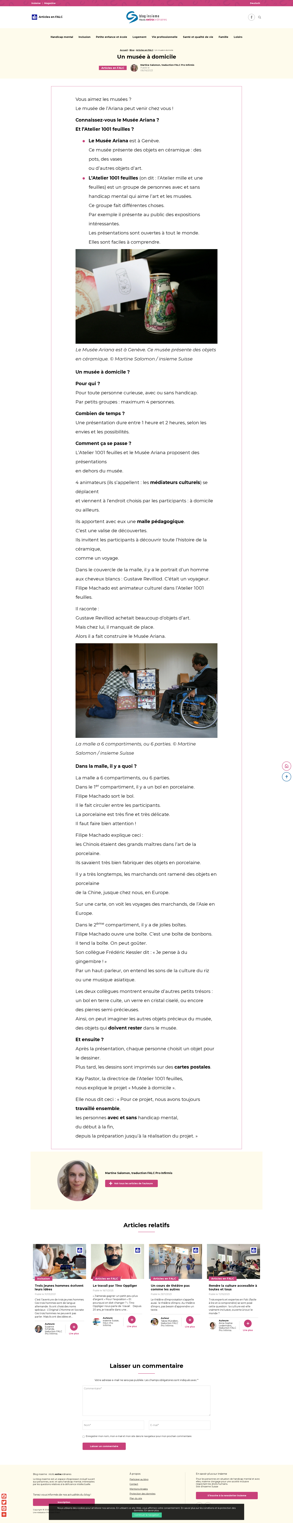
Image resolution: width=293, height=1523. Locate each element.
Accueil (124, 50)
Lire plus (74, 1333)
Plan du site (136, 1498)
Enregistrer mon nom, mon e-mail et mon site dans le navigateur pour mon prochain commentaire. (139, 1436)
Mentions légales (139, 1489)
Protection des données (142, 1494)
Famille (223, 37)
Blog (132, 50)
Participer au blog (139, 1479)
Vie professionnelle (164, 37)
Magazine (50, 3)
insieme (36, 3)
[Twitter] (4, 1502)
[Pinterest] (4, 1508)
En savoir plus (151, 1510)
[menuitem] (36, 3)
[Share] (4, 1514)
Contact (134, 1484)
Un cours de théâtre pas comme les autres (170, 1287)
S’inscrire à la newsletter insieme (227, 1495)
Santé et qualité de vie (198, 37)
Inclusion (84, 37)
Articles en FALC (144, 50)
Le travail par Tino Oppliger (115, 1285)
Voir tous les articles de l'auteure (133, 1183)
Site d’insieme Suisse (207, 1486)
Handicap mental (62, 37)
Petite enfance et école (111, 37)
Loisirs (238, 37)
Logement (139, 37)
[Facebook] (4, 1496)
